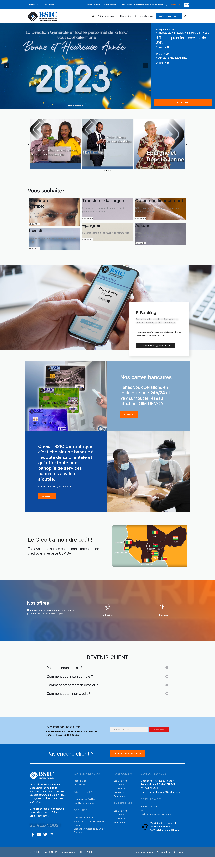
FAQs (143, 810)
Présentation (80, 781)
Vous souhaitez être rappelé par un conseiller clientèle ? (164, 826)
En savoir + (34, 224)
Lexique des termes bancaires (156, 814)
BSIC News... (80, 784)
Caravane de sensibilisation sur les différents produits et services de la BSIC (182, 37)
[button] (33, 4)
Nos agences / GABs (84, 799)
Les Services (120, 788)
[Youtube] (39, 835)
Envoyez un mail (149, 806)
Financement (120, 796)
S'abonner (159, 729)
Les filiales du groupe (84, 803)
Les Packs (119, 792)
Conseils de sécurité (171, 58)
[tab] (107, 668)
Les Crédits (119, 784)
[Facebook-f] (33, 835)
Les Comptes (120, 781)
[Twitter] (45, 835)
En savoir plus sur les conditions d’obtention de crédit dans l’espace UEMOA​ (63, 551)
